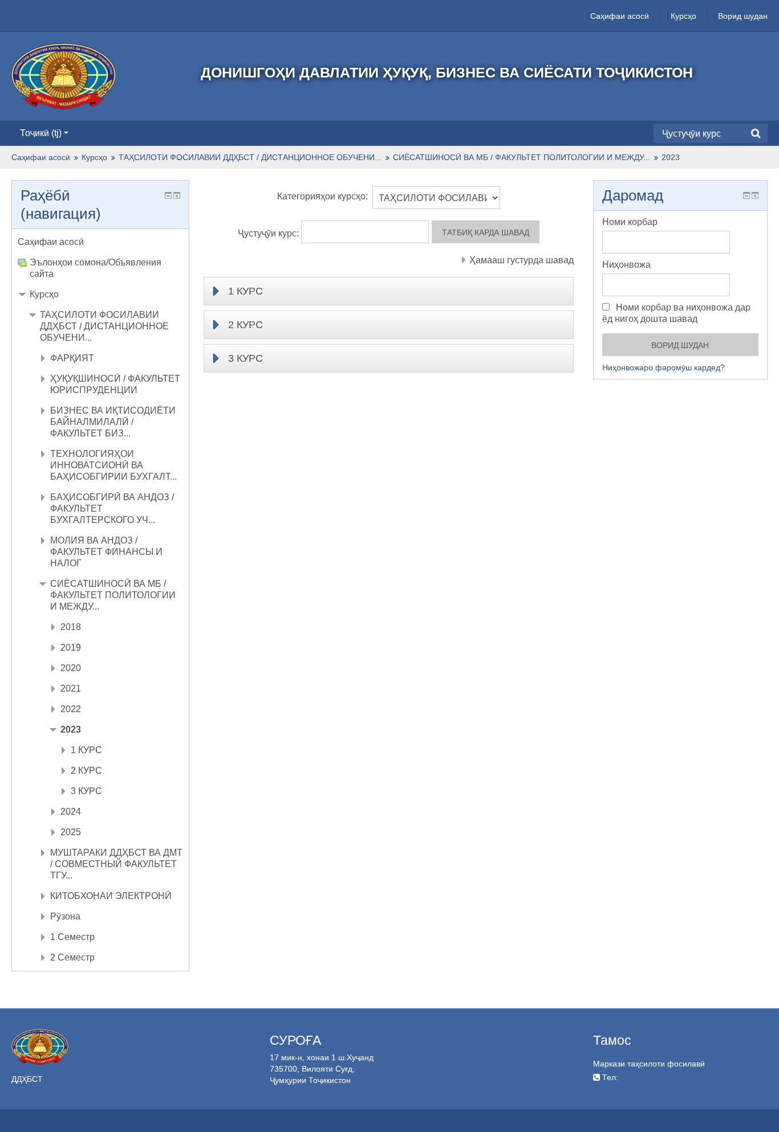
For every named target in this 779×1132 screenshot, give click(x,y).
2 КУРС (245, 324)
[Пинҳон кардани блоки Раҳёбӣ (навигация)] (168, 195)
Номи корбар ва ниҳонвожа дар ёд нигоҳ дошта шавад (676, 313)
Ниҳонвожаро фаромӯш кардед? (663, 367)
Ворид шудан (743, 16)
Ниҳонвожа (626, 264)
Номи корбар (630, 222)
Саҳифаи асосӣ (619, 16)
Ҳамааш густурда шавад (521, 260)
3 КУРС (245, 358)
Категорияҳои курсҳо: (322, 196)
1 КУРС (245, 291)
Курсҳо (683, 16)
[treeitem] (100, 242)
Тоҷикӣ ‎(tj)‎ (41, 133)
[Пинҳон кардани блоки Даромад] (746, 195)
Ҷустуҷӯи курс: (269, 233)
